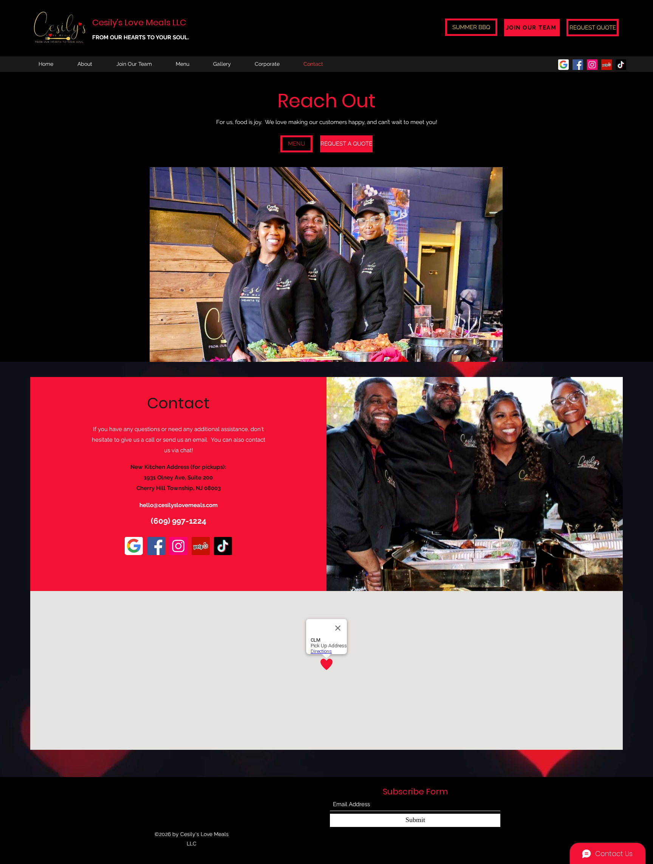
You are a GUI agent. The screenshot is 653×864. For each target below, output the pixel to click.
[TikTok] (621, 64)
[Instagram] (592, 64)
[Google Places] (563, 64)
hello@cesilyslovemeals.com (178, 505)
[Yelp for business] (606, 64)
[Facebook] (578, 64)
